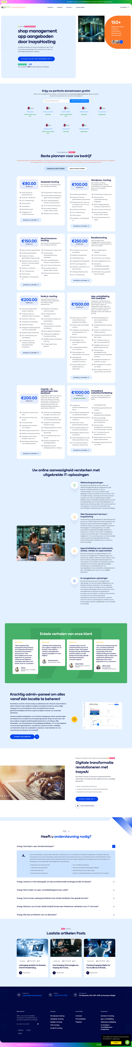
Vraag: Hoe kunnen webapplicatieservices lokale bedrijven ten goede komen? (52, 898)
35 (39, 961)
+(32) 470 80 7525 (60, 995)
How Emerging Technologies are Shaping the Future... (65, 967)
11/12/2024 (32, 961)
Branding (22, 961)
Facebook (20, 1030)
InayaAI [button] (59, 7)
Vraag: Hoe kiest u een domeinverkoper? (35, 846)
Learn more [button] (116, 1039)
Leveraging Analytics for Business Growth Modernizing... (32, 967)
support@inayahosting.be (32, 995)
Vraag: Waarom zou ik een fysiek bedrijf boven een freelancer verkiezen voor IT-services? (58, 906)
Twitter (28, 1030)
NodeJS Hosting (56, 1028)
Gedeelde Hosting (57, 1019)
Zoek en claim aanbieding (79, 101)
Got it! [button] (116, 1042)
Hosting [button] (50, 7)
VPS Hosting (54, 1025)
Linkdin (20, 1033)
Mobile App (56, 961)
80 (75, 961)
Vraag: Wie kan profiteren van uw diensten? (37, 915)
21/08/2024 (101, 961)
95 (109, 961)
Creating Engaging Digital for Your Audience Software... (98, 967)
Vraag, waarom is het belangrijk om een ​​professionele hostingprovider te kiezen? (54, 882)
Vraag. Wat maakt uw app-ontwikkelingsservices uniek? (42, 890)
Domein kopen (80, 7)
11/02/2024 (67, 961)
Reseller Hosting (56, 1022)
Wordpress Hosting (57, 1016)
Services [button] (68, 7)
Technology (90, 961)
